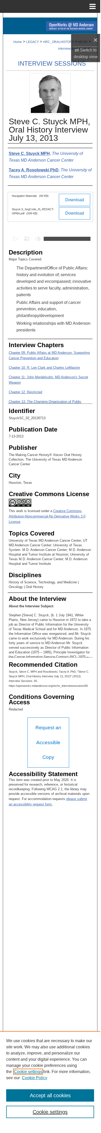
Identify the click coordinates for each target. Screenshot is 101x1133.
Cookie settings (28, 1071)
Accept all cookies (50, 1095)
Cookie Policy (34, 1078)
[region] (50, 1077)
